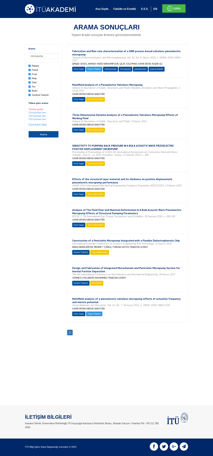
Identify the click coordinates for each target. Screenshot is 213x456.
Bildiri (34, 90)
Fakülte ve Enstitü (124, 8)
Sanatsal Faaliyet (40, 94)
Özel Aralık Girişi (37, 124)
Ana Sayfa (101, 8)
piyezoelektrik (156, 69)
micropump (125, 69)
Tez (33, 86)
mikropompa (110, 69)
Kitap (34, 78)
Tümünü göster (35, 109)
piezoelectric (140, 69)
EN (155, 8)
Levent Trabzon (81, 252)
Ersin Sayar (79, 69)
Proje (34, 74)
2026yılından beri (37, 112)
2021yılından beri (37, 119)
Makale (35, 65)
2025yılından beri (37, 115)
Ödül (34, 82)
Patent (35, 69)
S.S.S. (144, 8)
